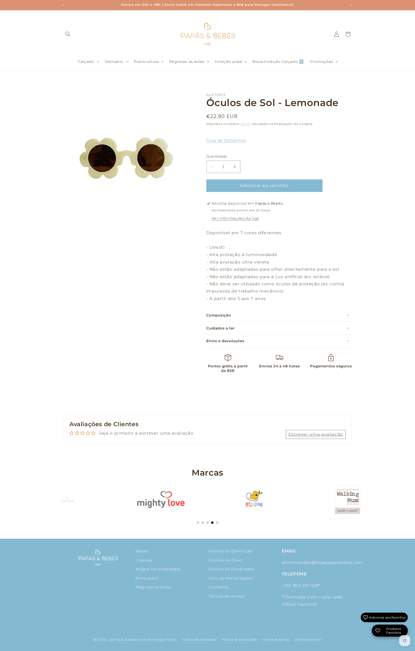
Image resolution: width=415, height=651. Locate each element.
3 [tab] (207, 522)
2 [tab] (202, 522)
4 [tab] (212, 522)
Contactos (218, 587)
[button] (68, 34)
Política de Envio (225, 560)
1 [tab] (198, 522)
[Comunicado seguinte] (351, 5)
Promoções (321, 61)
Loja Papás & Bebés (122, 639)
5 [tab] (217, 522)
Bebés (141, 551)
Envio (245, 124)
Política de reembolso (199, 639)
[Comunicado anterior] (63, 5)
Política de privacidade (239, 639)
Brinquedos (147, 578)
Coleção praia (228, 61)
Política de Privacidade (231, 569)
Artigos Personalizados (158, 569)
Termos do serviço (276, 639)
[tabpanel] (67, 499)
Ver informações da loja (235, 218)
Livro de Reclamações (230, 578)
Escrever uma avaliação (315, 434)
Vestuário (114, 61)
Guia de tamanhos (226, 140)
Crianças (143, 560)
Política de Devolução (230, 551)
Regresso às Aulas (153, 587)
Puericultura (146, 61)
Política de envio (308, 639)
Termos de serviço (226, 596)
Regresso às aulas (186, 61)
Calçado (86, 61)
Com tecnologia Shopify (158, 639)
